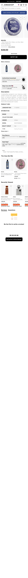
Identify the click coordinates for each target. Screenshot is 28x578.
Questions (11, 210)
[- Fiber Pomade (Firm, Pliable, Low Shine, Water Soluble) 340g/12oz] (24, 17)
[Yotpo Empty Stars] (4, 47)
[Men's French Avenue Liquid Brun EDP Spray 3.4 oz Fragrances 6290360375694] (11, 186)
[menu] (2, 5)
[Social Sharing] (21, 17)
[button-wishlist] (23, 5)
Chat (9, 144)
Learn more (4, 81)
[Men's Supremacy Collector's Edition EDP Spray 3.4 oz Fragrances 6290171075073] (23, 186)
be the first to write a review (14, 239)
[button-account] (21, 5)
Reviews (4, 210)
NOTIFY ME (14, 57)
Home (3, 150)
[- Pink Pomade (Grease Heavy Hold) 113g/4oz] (25, 160)
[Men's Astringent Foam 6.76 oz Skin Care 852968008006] (12, 160)
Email (6, 144)
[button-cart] (26, 5)
